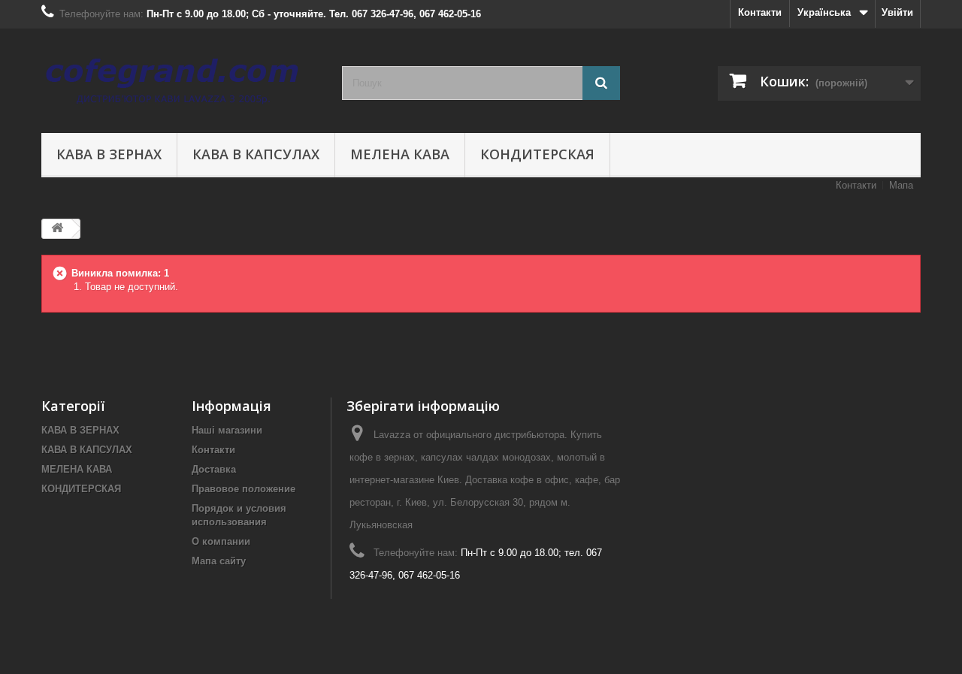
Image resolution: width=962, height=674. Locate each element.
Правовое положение (243, 488)
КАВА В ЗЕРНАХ (109, 154)
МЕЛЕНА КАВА (399, 154)
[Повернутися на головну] (57, 228)
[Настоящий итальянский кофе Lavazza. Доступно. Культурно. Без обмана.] (180, 77)
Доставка (214, 469)
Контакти (760, 12)
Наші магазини (227, 430)
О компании (221, 541)
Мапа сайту (219, 561)
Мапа (901, 185)
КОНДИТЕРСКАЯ (537, 154)
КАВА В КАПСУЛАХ (255, 154)
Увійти (897, 12)
